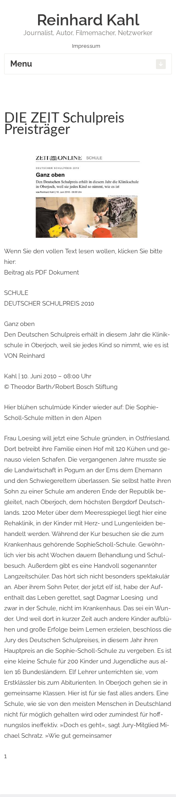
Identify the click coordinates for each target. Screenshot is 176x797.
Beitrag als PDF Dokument (41, 272)
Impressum (87, 46)
